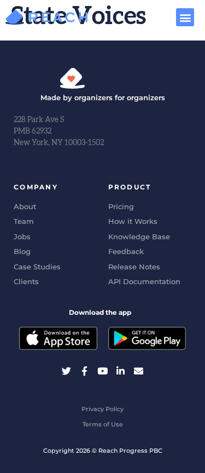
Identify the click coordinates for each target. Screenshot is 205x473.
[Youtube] (102, 371)
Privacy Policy (102, 409)
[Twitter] (66, 371)
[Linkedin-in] (120, 371)
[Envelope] (138, 371)
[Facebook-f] (84, 371)
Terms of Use (103, 424)
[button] (185, 17)
